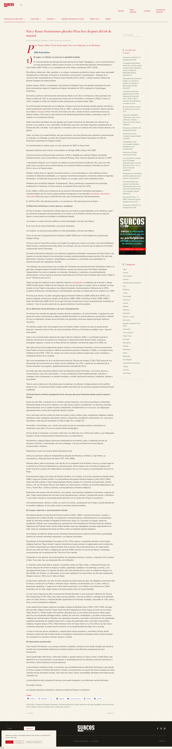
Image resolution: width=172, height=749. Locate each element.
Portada (121, 11)
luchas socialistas (43, 707)
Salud (125, 353)
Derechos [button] (50, 19)
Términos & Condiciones (81, 741)
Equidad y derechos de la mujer (73, 19)
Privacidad (95, 741)
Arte (124, 286)
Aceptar (9, 742)
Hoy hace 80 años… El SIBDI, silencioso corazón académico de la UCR (132, 199)
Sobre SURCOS (133, 11)
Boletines (126, 289)
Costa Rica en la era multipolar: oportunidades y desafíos (132, 136)
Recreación (126, 349)
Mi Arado (126, 339)
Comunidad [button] (35, 19)
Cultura (125, 303)
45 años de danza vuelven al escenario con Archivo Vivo (132, 109)
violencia (67, 707)
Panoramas (127, 343)
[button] (21, 5)
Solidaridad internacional (131, 363)
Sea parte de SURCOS (160, 11)
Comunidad (127, 296)
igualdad (98, 704)
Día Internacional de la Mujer (69, 704)
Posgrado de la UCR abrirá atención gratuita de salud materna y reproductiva (132, 175)
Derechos (126, 310)
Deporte (125, 306)
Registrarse (29, 728)
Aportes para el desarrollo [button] (13, 19)
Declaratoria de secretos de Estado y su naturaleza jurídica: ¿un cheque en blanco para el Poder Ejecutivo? (132, 83)
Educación (126, 313)
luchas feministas (108, 704)
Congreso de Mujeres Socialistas (46, 704)
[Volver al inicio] (9, 5)
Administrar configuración (33, 742)
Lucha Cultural (128, 332)
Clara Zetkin (30, 704)
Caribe (125, 293)
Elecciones (126, 320)
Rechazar (19, 742)
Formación (126, 329)
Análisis (51, 41)
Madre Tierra (94, 19)
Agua (125, 269)
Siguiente (110, 713)
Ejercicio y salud (128, 317)
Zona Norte (127, 373)
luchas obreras (31, 707)
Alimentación (127, 276)
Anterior (30, 713)
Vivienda (126, 370)
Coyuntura (126, 300)
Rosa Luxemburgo (56, 707)
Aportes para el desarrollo (63, 41)
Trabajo (107, 19)
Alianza (125, 273)
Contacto (147, 11)
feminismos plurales (87, 704)
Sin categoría (127, 360)
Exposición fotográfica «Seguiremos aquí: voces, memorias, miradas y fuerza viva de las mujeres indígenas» (132, 120)
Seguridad (126, 356)
